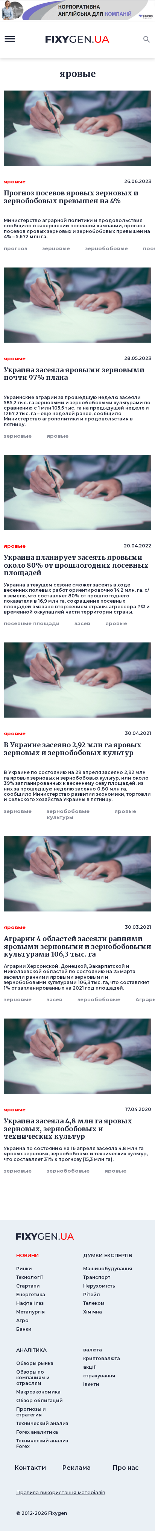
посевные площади (31, 623)
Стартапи (28, 1286)
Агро (22, 1320)
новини (27, 1255)
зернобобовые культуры (68, 814)
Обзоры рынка (34, 1363)
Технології (29, 1277)
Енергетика (30, 1294)
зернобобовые (106, 248)
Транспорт (96, 1277)
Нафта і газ (30, 1303)
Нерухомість (99, 1286)
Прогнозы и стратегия (31, 1412)
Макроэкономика (38, 1392)
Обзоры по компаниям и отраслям (33, 1377)
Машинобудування (107, 1268)
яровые (57, 436)
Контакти (30, 1467)
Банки (24, 1329)
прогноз (15, 248)
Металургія (30, 1312)
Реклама (76, 1467)
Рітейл (91, 1294)
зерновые (56, 248)
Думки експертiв (107, 1255)
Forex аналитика (37, 1432)
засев (82, 623)
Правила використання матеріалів (60, 1492)
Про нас (125, 1467)
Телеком (94, 1303)
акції (89, 1367)
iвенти (91, 1384)
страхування (99, 1375)
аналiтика (31, 1350)
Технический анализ (42, 1423)
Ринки (24, 1268)
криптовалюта (101, 1358)
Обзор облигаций (39, 1400)
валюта (92, 1350)
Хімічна (92, 1312)
